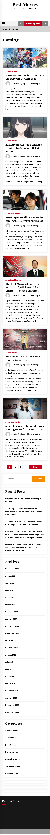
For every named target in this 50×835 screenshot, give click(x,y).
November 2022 (12, 712)
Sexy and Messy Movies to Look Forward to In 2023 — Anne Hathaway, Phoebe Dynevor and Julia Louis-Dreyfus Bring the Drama (25, 534)
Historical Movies (13, 759)
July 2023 (9, 662)
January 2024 (11, 619)
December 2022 (12, 705)
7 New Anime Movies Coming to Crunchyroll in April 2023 (24, 77)
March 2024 (10, 604)
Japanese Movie (12, 213)
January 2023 (11, 698)
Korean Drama (11, 773)
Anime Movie (11, 71)
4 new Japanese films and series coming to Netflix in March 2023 (25, 428)
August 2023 (10, 655)
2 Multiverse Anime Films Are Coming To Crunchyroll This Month (23, 148)
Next (35, 467)
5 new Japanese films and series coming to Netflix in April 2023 (24, 219)
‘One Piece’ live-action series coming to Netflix (23, 358)
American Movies (13, 280)
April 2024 (9, 597)
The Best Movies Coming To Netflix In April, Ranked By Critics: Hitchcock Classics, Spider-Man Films (22, 288)
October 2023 (11, 640)
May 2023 (9, 669)
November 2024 (12, 569)
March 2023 (10, 683)
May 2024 (9, 590)
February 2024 (11, 612)
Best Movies (25, 4)
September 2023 (12, 647)
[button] (21, 23)
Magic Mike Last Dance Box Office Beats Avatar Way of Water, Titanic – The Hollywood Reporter (23, 547)
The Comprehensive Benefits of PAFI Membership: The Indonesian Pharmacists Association (24, 511)
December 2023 (12, 626)
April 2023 (9, 676)
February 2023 (11, 690)
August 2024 (10, 576)
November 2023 (12, 633)
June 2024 (9, 583)
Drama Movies (11, 752)
